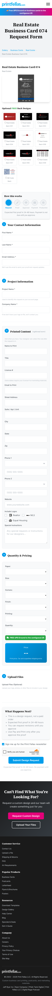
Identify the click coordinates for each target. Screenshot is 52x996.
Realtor (16, 515)
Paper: (8, 566)
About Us (6, 938)
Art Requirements (9, 865)
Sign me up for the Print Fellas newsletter (25, 744)
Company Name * (9, 304)
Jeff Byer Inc (8, 987)
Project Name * (8, 289)
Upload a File (7, 853)
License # (9, 370)
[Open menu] (48, 4)
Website (8, 499)
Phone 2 (8, 478)
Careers (5, 942)
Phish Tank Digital (36, 987)
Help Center (7, 913)
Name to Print (11, 346)
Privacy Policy (8, 946)
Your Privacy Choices (10, 950)
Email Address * (9, 257)
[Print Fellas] (13, 4)
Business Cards (16, 50)
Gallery (5, 50)
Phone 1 (8, 458)
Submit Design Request (26, 760)
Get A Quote (7, 926)
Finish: (8, 602)
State (7, 434)
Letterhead (6, 885)
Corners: (8, 590)
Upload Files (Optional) (12, 684)
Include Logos (11, 511)
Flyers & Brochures (9, 889)
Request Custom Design (26, 816)
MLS (32, 515)
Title (6, 358)
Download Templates (10, 905)
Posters (5, 893)
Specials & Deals (9, 922)
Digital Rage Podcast (31, 990)
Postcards (6, 881)
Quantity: (9, 625)
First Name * (7, 232)
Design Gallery (8, 909)
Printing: (8, 614)
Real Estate (30, 50)
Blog (4, 918)
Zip (6, 446)
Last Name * (7, 245)
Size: (7, 578)
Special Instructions (13, 525)
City (6, 421)
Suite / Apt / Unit (12, 409)
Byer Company (21, 987)
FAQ (4, 861)
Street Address (11, 397)
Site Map (5, 958)
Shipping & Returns (10, 857)
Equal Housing (20, 520)
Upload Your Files (26, 824)
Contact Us (6, 849)
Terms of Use (7, 954)
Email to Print (10, 385)
